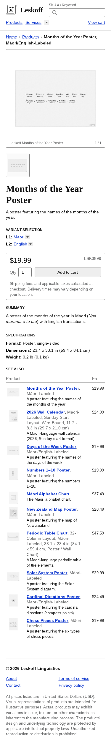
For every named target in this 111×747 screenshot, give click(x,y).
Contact (13, 685)
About (11, 678)
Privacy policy (71, 685)
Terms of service (74, 678)
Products (14, 22)
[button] (22, 237)
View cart (96, 22)
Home (11, 36)
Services (33, 22)
